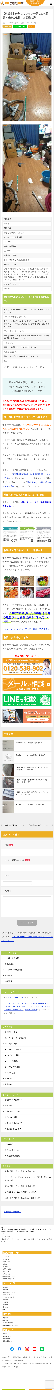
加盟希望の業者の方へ (12, 1212)
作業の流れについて (13, 1111)
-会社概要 (5, 1318)
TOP (26, 1230)
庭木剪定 (8, 1084)
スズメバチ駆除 (13, 1055)
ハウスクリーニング (15, 998)
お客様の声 (7, 26)
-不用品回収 (6, 1287)
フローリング (9, 1003)
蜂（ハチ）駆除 (11, 1044)
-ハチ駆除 (5, 1302)
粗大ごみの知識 (13, 1156)
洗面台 (24, 1006)
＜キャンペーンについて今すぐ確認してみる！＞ (27, 629)
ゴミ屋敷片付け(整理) (13, 970)
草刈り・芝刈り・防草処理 (15, 1038)
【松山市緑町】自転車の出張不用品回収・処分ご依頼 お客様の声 (32, 781)
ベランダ (39, 1006)
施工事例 (5, 1266)
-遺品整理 (5, 1289)
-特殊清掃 (5, 1299)
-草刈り (5, 1309)
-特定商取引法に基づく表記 (10, 1325)
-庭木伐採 (5, 1304)
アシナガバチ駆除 (14, 1049)
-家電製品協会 (6, 1338)
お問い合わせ (6, 1274)
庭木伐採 (8, 1079)
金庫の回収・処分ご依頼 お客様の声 (20, 1171)
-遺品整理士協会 (7, 1341)
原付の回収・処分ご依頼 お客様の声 (20, 1186)
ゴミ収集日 (9, 1144)
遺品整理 (8, 975)
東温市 (31, 26)
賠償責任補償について (9, 1276)
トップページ (6, 1256)
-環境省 (5, 1333)
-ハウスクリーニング (8, 1297)
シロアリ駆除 (10, 1073)
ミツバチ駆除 (12, 1061)
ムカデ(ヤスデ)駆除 (12, 1067)
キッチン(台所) (31, 1003)
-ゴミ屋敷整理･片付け (9, 1292)
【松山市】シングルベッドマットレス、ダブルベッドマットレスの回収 (32, 769)
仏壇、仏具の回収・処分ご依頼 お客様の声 (22, 1198)
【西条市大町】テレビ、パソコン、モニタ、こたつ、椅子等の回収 (15, 825)
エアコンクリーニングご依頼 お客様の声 (21, 1192)
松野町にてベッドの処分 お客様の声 (29, 743)
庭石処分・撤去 (11, 1032)
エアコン (19, 1003)
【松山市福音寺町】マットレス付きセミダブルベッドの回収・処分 (40, 825)
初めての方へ (6, 1259)
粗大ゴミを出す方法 (13, 1150)
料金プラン (9, 1106)
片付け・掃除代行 (12, 958)
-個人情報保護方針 (8, 1322)
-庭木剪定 (5, 1307)
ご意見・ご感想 (7, 1269)
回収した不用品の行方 (13, 1123)
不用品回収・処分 (20, 26)
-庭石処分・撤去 (7, 1294)
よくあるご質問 (11, 1117)
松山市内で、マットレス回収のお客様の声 (30, 755)
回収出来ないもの (14, 1129)
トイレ (31, 1006)
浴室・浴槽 (15, 1006)
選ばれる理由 (6, 1261)
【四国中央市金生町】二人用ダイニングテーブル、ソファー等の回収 (32, 793)
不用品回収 (9, 964)
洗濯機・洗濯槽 (31, 1010)
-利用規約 (5, 1320)
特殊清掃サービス (12, 981)
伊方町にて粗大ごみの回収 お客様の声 (30, 804)
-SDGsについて (7, 1336)
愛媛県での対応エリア (13, 1100)
